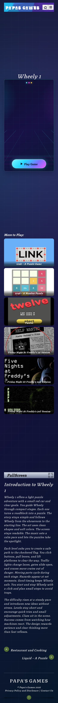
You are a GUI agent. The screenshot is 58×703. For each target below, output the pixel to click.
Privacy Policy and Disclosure (22, 690)
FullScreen (17, 475)
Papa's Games (27, 687)
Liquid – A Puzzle (37, 658)
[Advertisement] (29, 42)
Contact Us (47, 690)
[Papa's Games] (22, 7)
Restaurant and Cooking (26, 650)
